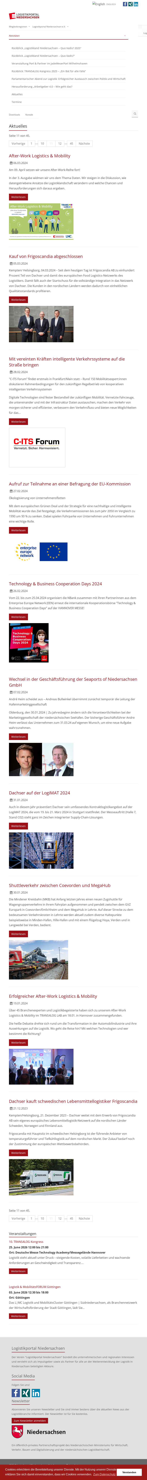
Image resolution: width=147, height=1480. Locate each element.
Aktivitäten (14, 35)
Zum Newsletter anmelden (30, 1420)
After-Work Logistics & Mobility (39, 156)
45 (71, 144)
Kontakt (29, 114)
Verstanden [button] (129, 1472)
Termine (17, 102)
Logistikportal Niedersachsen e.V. (49, 26)
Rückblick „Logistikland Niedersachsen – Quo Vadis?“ (43, 55)
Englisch (111, 4)
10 (42, 144)
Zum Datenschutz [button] (104, 1474)
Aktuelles (17, 94)
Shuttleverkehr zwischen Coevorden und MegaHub (60, 885)
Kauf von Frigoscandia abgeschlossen (46, 256)
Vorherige (18, 144)
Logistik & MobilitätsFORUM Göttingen (35, 1287)
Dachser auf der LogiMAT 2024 (39, 793)
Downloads (14, 114)
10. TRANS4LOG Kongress (26, 1242)
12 (59, 144)
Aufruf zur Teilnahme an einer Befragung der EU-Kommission (70, 484)
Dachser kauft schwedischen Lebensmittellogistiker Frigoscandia (73, 1101)
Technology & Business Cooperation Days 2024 (55, 584)
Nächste (84, 144)
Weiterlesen (18, 197)
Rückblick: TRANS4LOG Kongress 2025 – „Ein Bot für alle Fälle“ (49, 71)
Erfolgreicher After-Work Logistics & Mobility (53, 996)
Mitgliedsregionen (18, 26)
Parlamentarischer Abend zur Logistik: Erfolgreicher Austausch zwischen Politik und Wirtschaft (68, 79)
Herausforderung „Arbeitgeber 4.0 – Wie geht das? (42, 86)
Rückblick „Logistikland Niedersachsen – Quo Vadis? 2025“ (46, 48)
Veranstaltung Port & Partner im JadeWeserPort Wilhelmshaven (49, 63)
